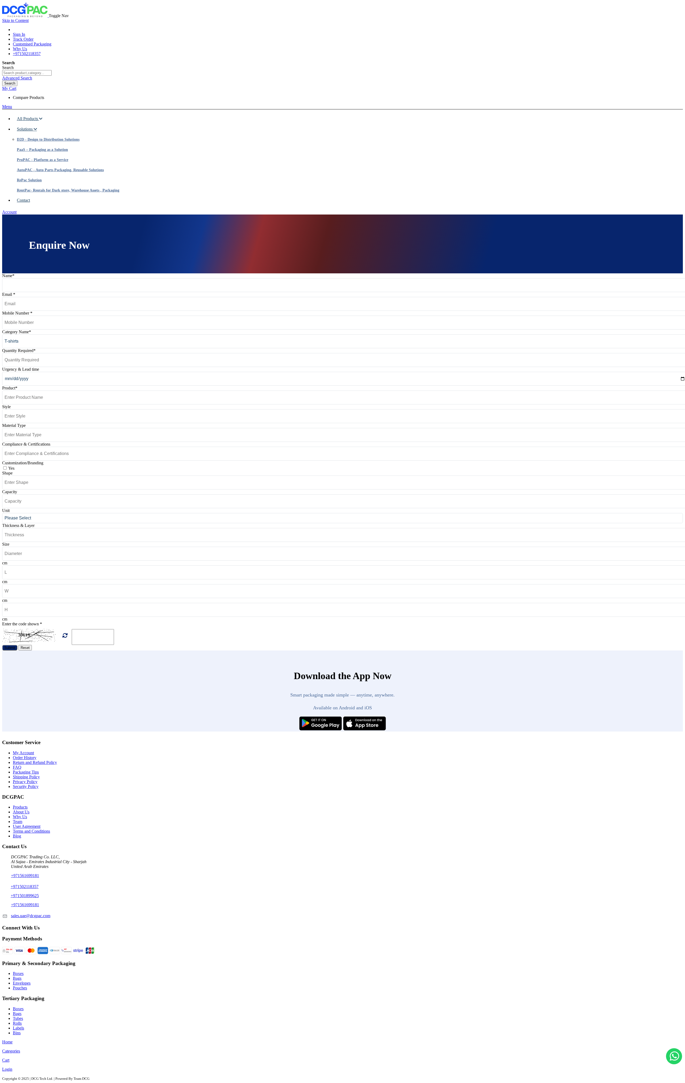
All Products (28, 118)
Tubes (18, 1018)
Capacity (9, 491)
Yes (11, 468)
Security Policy (26, 786)
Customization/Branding (22, 463)
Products (20, 807)
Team (17, 821)
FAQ (17, 767)
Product (9, 388)
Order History (24, 757)
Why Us (20, 49)
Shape (7, 473)
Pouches (20, 988)
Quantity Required (19, 350)
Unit (6, 510)
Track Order (23, 39)
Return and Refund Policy (35, 762)
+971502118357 (27, 53)
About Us (21, 812)
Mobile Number (17, 313)
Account (9, 212)
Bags (17, 978)
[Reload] (65, 636)
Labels (18, 1028)
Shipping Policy (26, 777)
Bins (17, 1033)
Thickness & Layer (18, 525)
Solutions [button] (25, 129)
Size (5, 544)
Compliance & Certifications (26, 444)
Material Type (14, 425)
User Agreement (26, 826)
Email (8, 294)
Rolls (17, 1023)
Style (6, 406)
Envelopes (22, 983)
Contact (23, 200)
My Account (23, 753)
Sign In (19, 34)
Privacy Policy (25, 781)
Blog (17, 836)
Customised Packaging (32, 44)
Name (8, 275)
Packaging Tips (26, 772)
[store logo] (25, 15)
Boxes (18, 973)
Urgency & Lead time (20, 369)
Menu (7, 106)
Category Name (16, 332)
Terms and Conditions (31, 831)
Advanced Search (17, 78)
